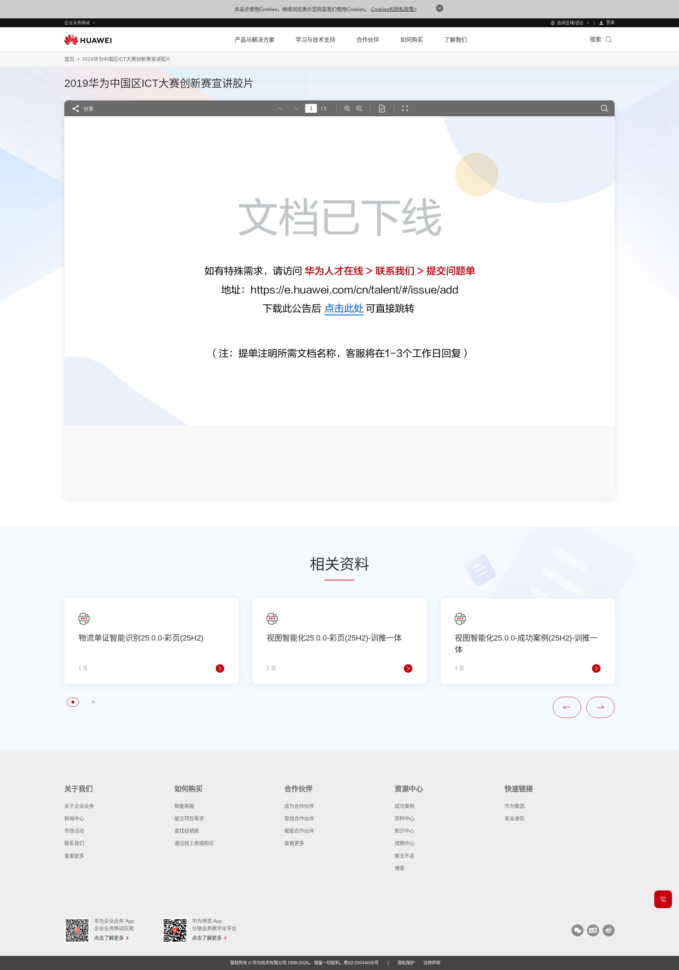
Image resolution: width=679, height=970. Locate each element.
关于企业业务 (79, 806)
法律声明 (431, 962)
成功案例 (404, 806)
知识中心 (404, 831)
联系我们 (74, 843)
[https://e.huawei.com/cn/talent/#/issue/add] (343, 309)
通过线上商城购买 (194, 843)
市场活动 (74, 831)
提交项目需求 (189, 818)
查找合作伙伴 (299, 818)
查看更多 (74, 856)
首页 (69, 59)
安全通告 (514, 818)
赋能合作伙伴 (299, 831)
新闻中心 (74, 818)
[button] (72, 702)
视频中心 (404, 843)
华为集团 (514, 806)
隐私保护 (405, 962)
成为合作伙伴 (299, 806)
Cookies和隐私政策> (394, 9)
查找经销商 (186, 831)
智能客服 (184, 806)
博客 (400, 868)
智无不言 (404, 856)
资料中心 (404, 818)
